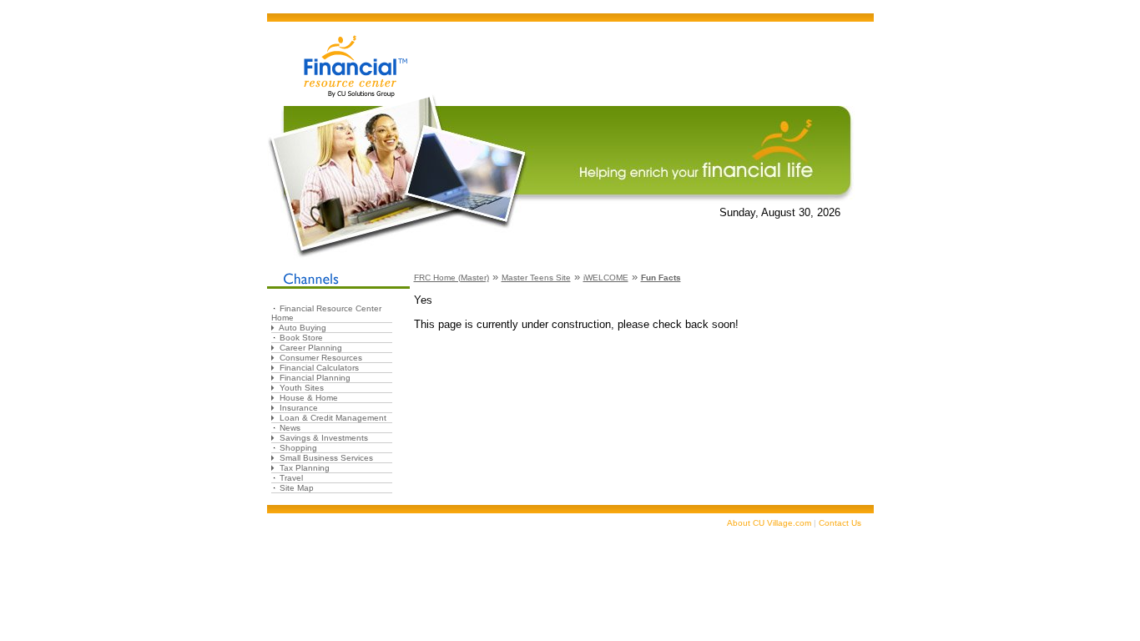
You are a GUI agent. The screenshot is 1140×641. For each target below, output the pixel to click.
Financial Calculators (319, 367)
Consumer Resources (321, 357)
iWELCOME (605, 277)
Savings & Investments (324, 437)
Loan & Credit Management (333, 417)
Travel (291, 477)
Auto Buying (302, 327)
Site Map (297, 487)
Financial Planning (315, 377)
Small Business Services (326, 457)
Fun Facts (661, 277)
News (290, 427)
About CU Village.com (769, 522)
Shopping (298, 447)
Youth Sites (302, 387)
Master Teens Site (536, 277)
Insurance (299, 407)
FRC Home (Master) (451, 277)
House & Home (309, 397)
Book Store (301, 337)
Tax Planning (305, 467)
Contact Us (840, 522)
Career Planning (311, 347)
